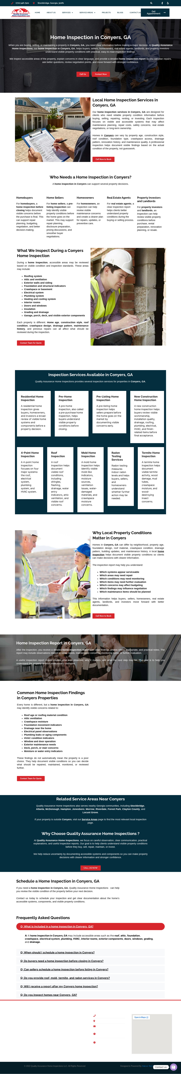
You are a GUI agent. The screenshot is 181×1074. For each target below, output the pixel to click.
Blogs (120, 13)
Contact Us (135, 13)
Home (37, 13)
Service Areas (86, 13)
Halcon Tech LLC (149, 1066)
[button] (90, 926)
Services (66, 13)
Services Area (75, 1027)
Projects (106, 13)
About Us (51, 13)
